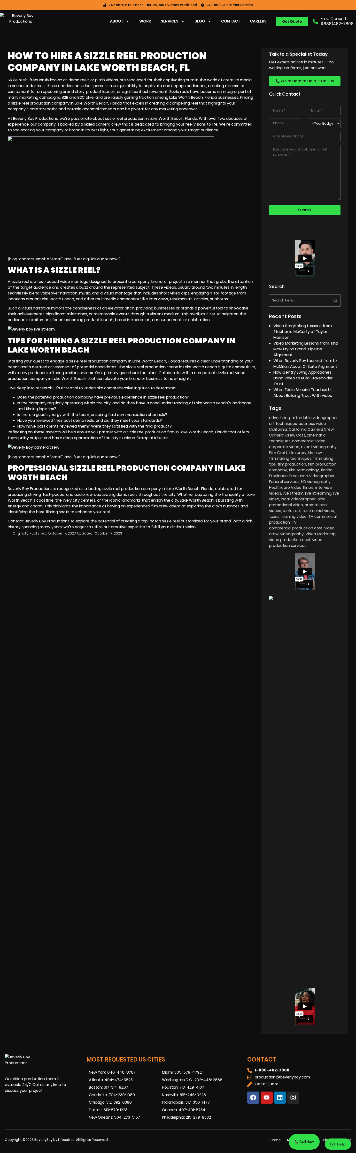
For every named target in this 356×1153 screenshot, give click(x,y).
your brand (220, 521)
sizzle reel (20, 281)
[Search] (323, 300)
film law (315, 452)
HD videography (316, 481)
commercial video (308, 441)
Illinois (308, 487)
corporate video (284, 447)
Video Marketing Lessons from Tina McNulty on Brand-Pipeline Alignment (305, 349)
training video (294, 516)
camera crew (108, 124)
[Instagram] (293, 1098)
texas (274, 516)
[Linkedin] (280, 1098)
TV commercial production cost (296, 525)
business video (312, 423)
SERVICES (169, 21)
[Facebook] (253, 1098)
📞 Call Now (304, 1141)
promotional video (286, 505)
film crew (297, 452)
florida (327, 470)
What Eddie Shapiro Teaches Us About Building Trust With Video (303, 392)
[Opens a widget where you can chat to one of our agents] (338, 1144)
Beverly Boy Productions (30, 488)
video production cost (289, 540)
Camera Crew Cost (287, 435)
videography (292, 534)
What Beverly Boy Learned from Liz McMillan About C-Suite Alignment (305, 363)
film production (292, 464)
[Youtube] (267, 1098)
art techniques (283, 423)
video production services (295, 542)
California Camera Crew (311, 429)
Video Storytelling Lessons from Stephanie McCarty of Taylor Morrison (302, 331)
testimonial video (318, 510)
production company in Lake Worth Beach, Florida (134, 361)
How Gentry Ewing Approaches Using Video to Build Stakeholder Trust (303, 378)
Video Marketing (320, 534)
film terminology (304, 470)
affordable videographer (315, 418)
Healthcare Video (285, 487)
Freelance (278, 476)
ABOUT (116, 21)
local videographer (298, 499)
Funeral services (284, 481)
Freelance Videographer (312, 476)
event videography (319, 447)
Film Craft (278, 452)
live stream (293, 493)
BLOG (199, 21)
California (278, 429)
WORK (145, 21)
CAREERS (258, 21)
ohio (321, 499)
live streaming (318, 493)
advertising (279, 418)
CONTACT (230, 21)
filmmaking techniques (290, 458)
